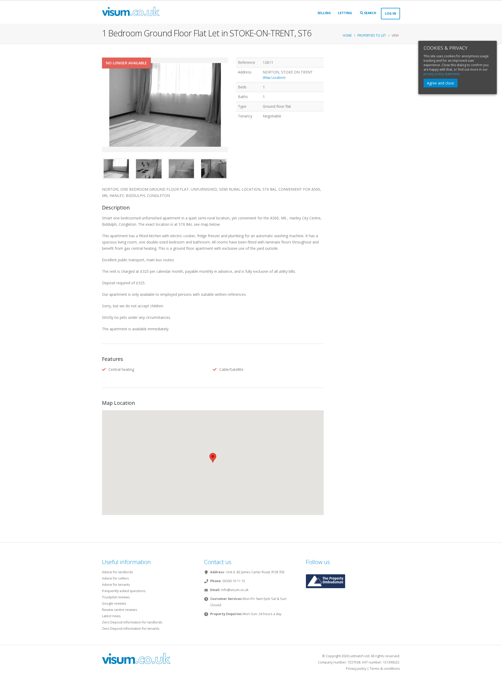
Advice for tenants (116, 584)
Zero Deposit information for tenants (130, 628)
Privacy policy (356, 668)
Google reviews (114, 603)
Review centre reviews (119, 610)
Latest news (111, 616)
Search (369, 13)
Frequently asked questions (124, 591)
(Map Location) (274, 77)
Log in (390, 13)
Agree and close (440, 83)
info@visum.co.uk (234, 590)
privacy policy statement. (442, 74)
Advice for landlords (117, 572)
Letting (345, 13)
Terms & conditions (385, 668)
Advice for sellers (115, 578)
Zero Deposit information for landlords (132, 622)
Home (347, 35)
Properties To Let (371, 35)
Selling (324, 13)
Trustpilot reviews (116, 597)
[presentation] (102, 113)
